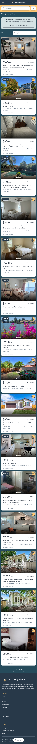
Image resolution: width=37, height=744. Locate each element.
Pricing (4, 733)
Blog (3, 696)
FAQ (3, 699)
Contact (4, 707)
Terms (4, 742)
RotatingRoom (20, 2)
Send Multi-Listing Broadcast (18, 25)
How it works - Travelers (9, 719)
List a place (5, 728)
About (4, 702)
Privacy (11, 742)
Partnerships (5, 704)
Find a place (5, 716)
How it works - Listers (8, 730)
